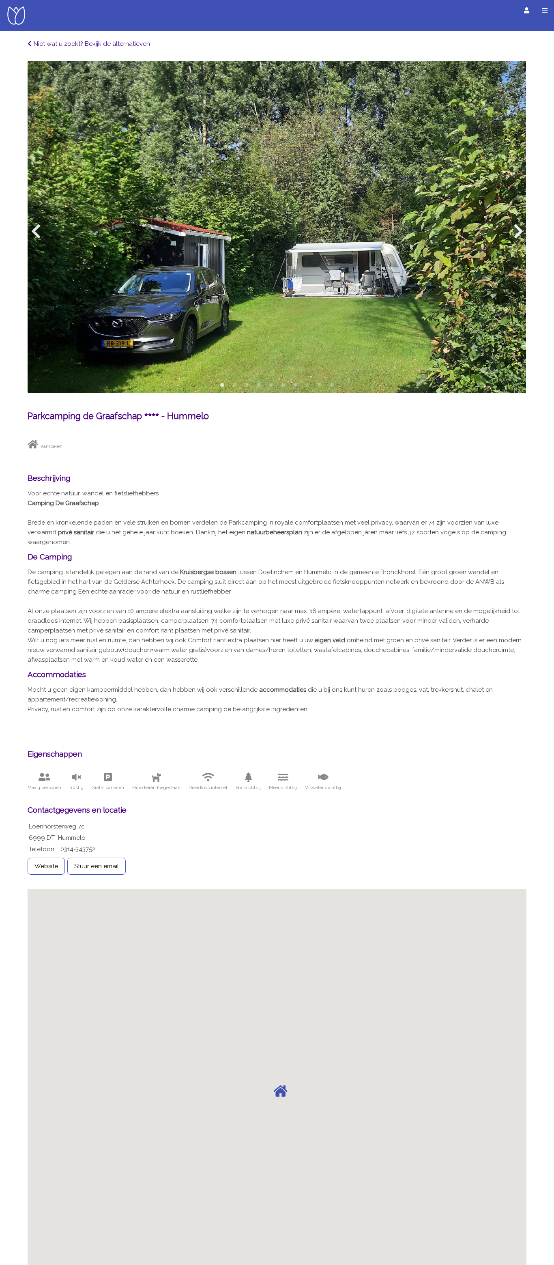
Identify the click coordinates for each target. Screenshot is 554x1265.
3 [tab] (247, 385)
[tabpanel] (277, 227)
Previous (35, 227)
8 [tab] (307, 385)
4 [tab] (259, 385)
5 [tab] (271, 385)
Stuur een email (96, 866)
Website (46, 866)
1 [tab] (222, 385)
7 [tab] (295, 385)
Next (517, 227)
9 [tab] (320, 385)
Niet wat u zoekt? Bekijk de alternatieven (92, 43)
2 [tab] (234, 385)
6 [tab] (283, 385)
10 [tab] (332, 385)
